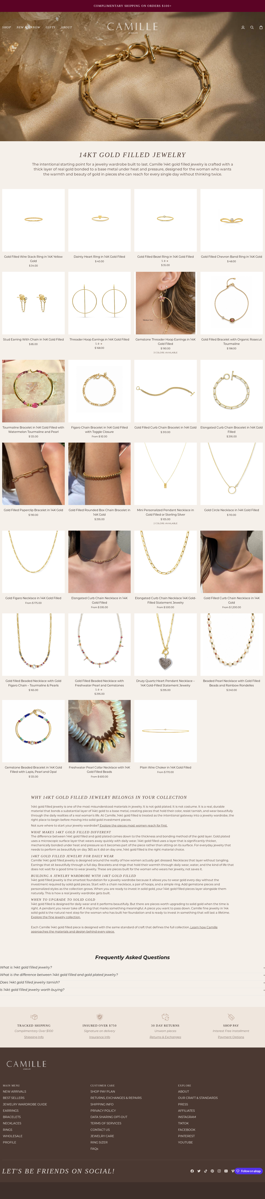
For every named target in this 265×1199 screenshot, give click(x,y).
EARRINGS (11, 1110)
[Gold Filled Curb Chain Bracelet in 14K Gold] (165, 391)
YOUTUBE (185, 1142)
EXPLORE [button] (184, 1085)
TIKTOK (183, 1123)
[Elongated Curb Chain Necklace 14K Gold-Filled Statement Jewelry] (165, 562)
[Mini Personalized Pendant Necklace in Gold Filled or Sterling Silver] (165, 474)
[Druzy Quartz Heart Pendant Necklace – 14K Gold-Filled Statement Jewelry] (165, 644)
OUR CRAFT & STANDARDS (198, 1098)
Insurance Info (99, 1037)
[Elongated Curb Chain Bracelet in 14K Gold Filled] (231, 391)
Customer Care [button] (102, 1085)
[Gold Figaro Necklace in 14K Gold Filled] (33, 562)
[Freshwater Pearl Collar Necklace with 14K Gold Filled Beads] (99, 731)
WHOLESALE (13, 1136)
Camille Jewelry (19, 1190)
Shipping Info (34, 1037)
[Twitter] (199, 1171)
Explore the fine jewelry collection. (56, 917)
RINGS (7, 1130)
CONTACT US (100, 1130)
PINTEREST (186, 1136)
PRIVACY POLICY (103, 1110)
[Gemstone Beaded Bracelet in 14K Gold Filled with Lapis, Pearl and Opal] (33, 731)
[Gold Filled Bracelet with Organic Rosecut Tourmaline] (231, 303)
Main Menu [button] (11, 1085)
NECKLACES (12, 1123)
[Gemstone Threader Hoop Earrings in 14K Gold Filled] (165, 303)
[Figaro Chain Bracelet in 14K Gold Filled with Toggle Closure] (99, 391)
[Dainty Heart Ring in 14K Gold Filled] (99, 220)
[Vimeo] (233, 1171)
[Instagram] (219, 1171)
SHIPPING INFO (102, 1104)
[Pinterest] (212, 1171)
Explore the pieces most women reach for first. (133, 825)
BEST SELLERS (14, 1098)
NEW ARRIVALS (14, 1091)
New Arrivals (159, 6)
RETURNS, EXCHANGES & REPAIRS (116, 1098)
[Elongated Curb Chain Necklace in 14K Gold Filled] (99, 562)
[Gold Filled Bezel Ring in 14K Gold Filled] (165, 220)
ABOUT (183, 1091)
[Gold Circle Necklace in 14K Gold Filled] (231, 474)
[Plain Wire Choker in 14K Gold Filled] (165, 731)
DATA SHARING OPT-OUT (108, 1117)
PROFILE (9, 1142)
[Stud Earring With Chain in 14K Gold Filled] (33, 303)
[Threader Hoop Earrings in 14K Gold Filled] (99, 303)
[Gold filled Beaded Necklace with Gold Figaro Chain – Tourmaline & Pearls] (33, 644)
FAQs (94, 1148)
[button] (8, 27)
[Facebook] (192, 1171)
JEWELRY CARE (102, 1136)
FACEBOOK (186, 1130)
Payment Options (231, 1037)
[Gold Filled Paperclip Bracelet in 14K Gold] (33, 474)
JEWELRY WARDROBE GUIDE (25, 1104)
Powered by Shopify (57, 1190)
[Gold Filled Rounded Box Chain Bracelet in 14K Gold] (99, 474)
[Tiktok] (205, 1171)
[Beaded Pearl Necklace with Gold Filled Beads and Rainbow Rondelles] (231, 644)
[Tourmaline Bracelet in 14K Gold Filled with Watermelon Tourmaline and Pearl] (33, 391)
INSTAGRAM (187, 1117)
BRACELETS (12, 1117)
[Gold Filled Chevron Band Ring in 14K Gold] (231, 220)
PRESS (183, 1104)
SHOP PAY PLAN (102, 1091)
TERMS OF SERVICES (105, 1123)
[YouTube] (226, 1171)
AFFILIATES (186, 1110)
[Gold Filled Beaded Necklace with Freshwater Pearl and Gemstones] (99, 644)
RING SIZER (99, 1142)
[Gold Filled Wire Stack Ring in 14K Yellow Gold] (33, 220)
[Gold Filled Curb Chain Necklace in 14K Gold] (231, 562)
